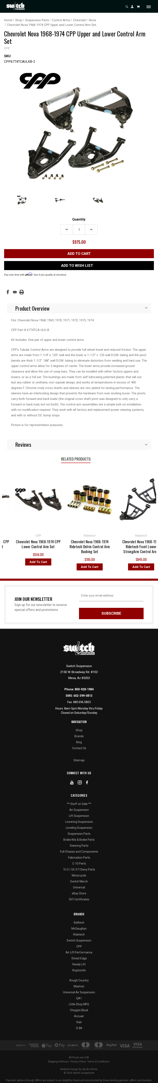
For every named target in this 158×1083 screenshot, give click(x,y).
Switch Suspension (79, 940)
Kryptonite (79, 970)
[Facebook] (7, 292)
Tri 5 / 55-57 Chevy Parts (79, 869)
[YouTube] (72, 783)
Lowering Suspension (79, 821)
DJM (79, 1028)
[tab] (79, 308)
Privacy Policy (78, 1061)
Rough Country (79, 980)
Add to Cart (22, 562)
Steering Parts (79, 845)
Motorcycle (79, 875)
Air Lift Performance (79, 952)
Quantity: (79, 219)
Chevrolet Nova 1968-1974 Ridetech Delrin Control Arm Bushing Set (74, 546)
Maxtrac (79, 986)
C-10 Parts (79, 863)
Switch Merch (79, 881)
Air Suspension (79, 809)
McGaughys (79, 928)
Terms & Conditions (98, 1061)
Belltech (79, 922)
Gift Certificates (79, 899)
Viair (79, 1022)
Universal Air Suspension (79, 992)
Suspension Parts (79, 833)
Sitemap (79, 760)
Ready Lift (79, 964)
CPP (79, 946)
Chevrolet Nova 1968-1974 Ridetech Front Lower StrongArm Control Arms (125, 546)
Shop (79, 730)
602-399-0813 (82, 695)
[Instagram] (80, 783)
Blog (79, 742)
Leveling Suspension (79, 827)
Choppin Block (79, 1010)
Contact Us (79, 748)
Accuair (79, 1016)
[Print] (21, 292)
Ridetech (79, 934)
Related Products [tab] (76, 459)
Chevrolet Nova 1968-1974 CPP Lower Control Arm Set (22, 544)
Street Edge (79, 958)
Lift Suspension (79, 815)
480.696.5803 (82, 702)
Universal (79, 887)
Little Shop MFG (79, 1004)
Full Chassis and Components (79, 851)
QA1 (79, 998)
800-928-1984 (84, 689)
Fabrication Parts (79, 857)
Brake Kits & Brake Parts (79, 839)
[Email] (15, 292)
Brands (79, 736)
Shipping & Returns (58, 1061)
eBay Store (79, 893)
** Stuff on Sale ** (79, 804)
